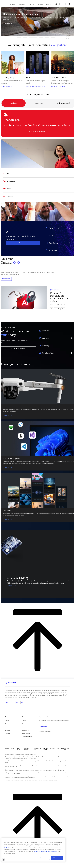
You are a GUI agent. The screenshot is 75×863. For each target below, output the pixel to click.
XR (63, 308)
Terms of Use (7, 749)
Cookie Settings (42, 857)
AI (51, 308)
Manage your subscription (45, 731)
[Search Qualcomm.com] (56, 4)
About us (24, 720)
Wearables (57, 308)
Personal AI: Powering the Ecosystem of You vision (59, 297)
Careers (24, 724)
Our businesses (26, 733)
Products (7, 720)
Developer (7, 733)
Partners (7, 727)
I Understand (56, 857)
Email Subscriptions (27, 736)
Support (7, 724)
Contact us (7, 730)
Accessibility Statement (26, 749)
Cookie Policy (18, 749)
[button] (67, 37)
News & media (25, 730)
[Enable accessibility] (3, 859)
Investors (24, 727)
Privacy (13, 748)
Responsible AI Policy (37, 749)
